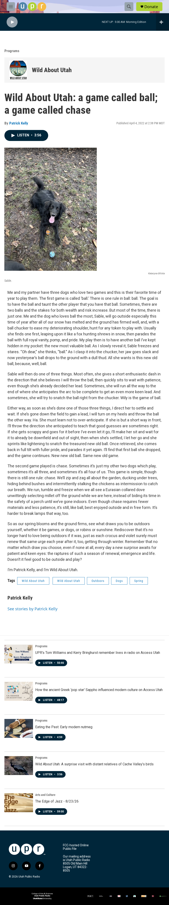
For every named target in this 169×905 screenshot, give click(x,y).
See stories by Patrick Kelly (32, 608)
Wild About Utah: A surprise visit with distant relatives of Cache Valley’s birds (94, 764)
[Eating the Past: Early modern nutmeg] (18, 728)
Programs (11, 51)
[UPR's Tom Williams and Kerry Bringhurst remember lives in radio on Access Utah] (18, 654)
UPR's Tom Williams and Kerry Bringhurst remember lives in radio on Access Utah (97, 653)
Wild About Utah (52, 70)
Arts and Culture (45, 795)
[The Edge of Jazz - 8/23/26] (18, 802)
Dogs (119, 581)
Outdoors (98, 581)
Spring (138, 581)
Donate (151, 6)
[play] (12, 22)
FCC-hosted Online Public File (76, 847)
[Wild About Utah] (18, 70)
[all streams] (162, 22)
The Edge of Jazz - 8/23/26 (57, 801)
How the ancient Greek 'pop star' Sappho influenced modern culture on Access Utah (99, 690)
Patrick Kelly (18, 123)
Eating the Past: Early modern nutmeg (63, 727)
